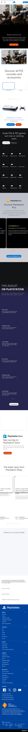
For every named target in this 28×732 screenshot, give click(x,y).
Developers (4, 679)
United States (7, 722)
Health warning (5, 677)
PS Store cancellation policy (7, 673)
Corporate (4, 621)
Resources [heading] (4, 669)
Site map (16, 724)
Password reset (5, 662)
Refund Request (5, 664)
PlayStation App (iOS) (6, 694)
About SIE (4, 614)
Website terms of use (11, 725)
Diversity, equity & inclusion (7, 649)
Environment (4, 643)
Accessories (4, 636)
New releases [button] (6, 142)
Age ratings (4, 675)
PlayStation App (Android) (7, 695)
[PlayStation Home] (14, 2)
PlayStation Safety (6, 656)
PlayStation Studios (6, 618)
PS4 (3, 630)
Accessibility (4, 645)
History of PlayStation (6, 623)
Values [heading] (4, 641)
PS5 (3, 629)
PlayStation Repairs (6, 660)
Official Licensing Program (7, 682)
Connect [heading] (4, 686)
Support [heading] (4, 653)
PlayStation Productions (7, 619)
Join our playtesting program (8, 697)
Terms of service (5, 671)
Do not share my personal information (21, 725)
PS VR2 (3, 632)
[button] (14, 57)
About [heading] (3, 612)
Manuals (4, 666)
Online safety (5, 647)
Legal (3, 724)
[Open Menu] (1, 2)
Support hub (4, 655)
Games (3, 638)
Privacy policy (6, 724)
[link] (10, 306)
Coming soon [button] (14, 142)
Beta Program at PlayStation (8, 699)
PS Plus (3, 634)
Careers (3, 616)
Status (3, 658)
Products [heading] (4, 627)
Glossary (4, 681)
